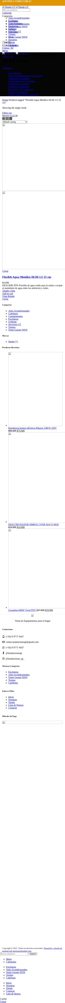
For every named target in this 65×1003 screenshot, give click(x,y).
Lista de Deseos (15, 705)
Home (5, 100)
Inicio (11, 697)
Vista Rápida (8, 296)
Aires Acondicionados (18, 18)
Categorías (7, 68)
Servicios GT (14, 324)
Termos (11, 34)
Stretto (11, 341)
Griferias (12, 321)
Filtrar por (7, 113)
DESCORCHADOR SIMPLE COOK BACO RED (33, 524)
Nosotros (12, 699)
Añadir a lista (8, 291)
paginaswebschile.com (22, 951)
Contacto (12, 708)
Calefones (13, 313)
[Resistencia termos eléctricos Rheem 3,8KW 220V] (35, 425)
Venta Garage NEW (18, 37)
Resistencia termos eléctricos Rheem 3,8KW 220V (32, 428)
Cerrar (5, 299)
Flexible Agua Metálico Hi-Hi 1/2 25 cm (26, 277)
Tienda (11, 702)
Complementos (15, 316)
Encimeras (13, 319)
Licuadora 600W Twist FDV (22, 610)
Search (33, 954)
